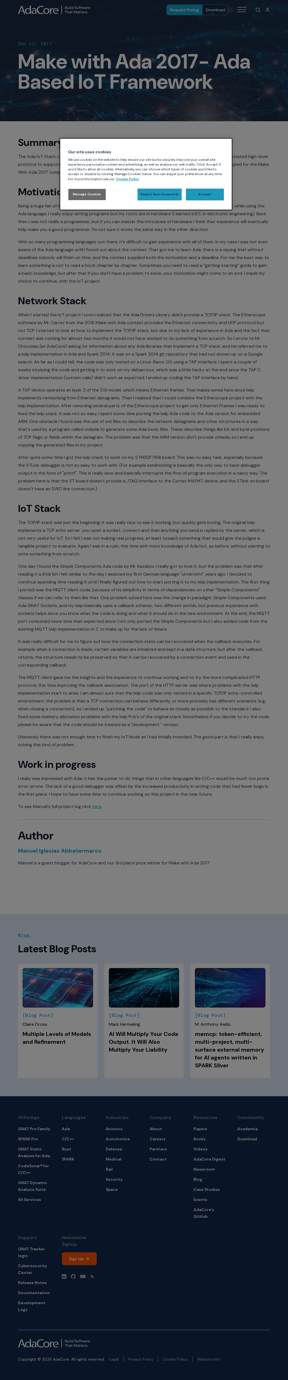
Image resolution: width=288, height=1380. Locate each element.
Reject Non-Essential (159, 194)
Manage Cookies (87, 194)
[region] (146, 174)
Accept (204, 194)
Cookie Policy (127, 179)
